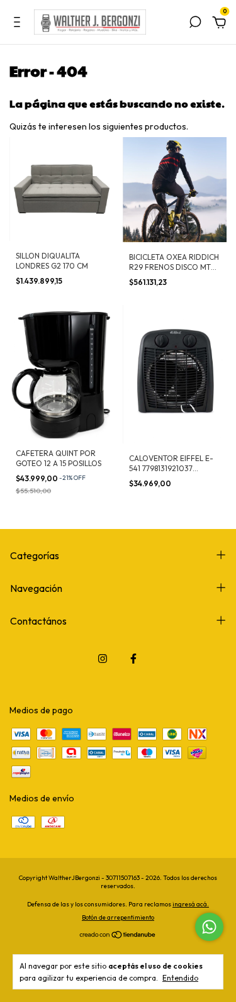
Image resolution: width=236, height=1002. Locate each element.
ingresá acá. (190, 904)
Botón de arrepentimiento (118, 917)
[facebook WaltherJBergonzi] (133, 659)
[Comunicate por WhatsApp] (209, 927)
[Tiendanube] (118, 935)
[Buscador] (195, 24)
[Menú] (19, 24)
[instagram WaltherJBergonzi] (103, 659)
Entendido (180, 978)
